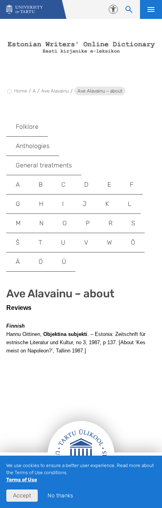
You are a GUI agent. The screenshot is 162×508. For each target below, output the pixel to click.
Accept (22, 495)
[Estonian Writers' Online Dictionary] (24, 10)
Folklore (27, 126)
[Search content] (129, 9)
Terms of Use (21, 479)
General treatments (44, 165)
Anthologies (33, 146)
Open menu (151, 9)
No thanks (60, 495)
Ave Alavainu (55, 91)
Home (20, 91)
